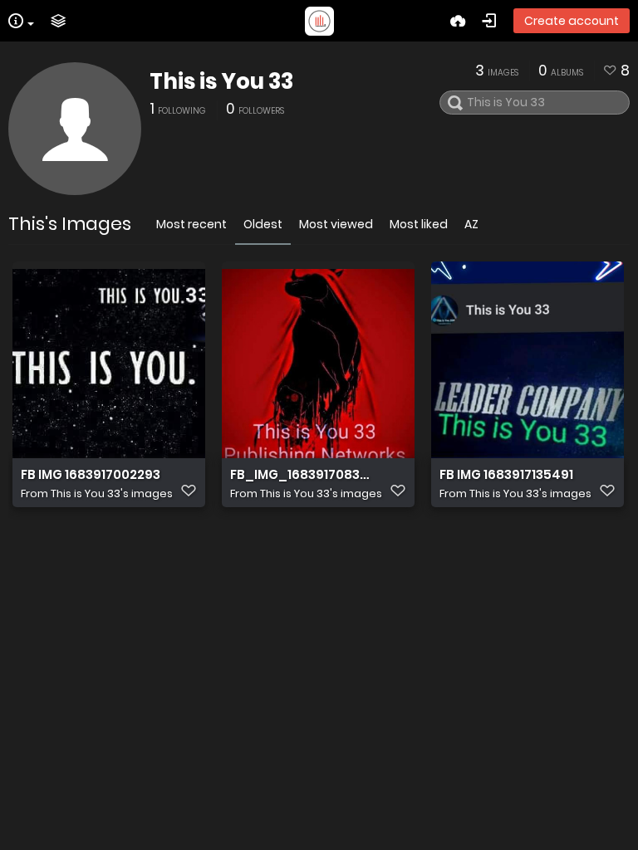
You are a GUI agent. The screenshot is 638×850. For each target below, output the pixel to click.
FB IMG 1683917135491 (506, 475)
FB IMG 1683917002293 (90, 475)
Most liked (419, 224)
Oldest (262, 224)
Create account (571, 20)
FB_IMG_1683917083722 (300, 475)
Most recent (191, 224)
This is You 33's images (112, 493)
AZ (471, 224)
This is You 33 (221, 81)
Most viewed (336, 224)
